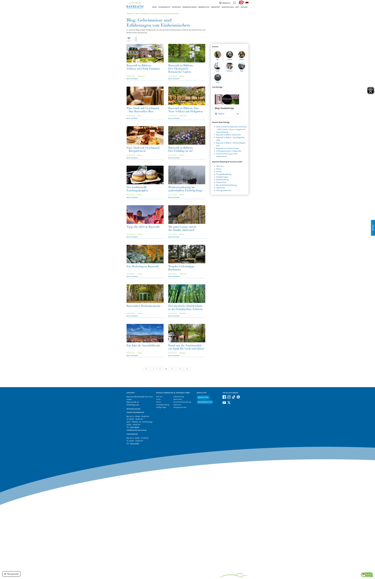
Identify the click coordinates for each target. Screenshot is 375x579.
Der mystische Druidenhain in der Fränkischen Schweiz (185, 308)
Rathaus (244, 7)
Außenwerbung (222, 179)
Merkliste (226, 3)
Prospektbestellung (223, 174)
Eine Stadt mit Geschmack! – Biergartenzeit (143, 150)
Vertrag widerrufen (223, 190)
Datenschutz (221, 182)
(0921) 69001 (134, 444)
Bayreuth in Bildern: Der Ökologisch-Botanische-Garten (180, 68)
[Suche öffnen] (234, 3)
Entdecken (176, 7)
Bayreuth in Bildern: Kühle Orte (228, 135)
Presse (218, 169)
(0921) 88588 (134, 427)
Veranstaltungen (189, 7)
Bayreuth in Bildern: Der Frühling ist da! (180, 150)
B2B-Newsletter (205, 402)
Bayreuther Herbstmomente (144, 306)
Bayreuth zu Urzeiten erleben (227, 148)
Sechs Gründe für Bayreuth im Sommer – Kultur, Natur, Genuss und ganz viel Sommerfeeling (231, 129)
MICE (237, 7)
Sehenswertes (164, 7)
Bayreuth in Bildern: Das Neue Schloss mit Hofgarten (185, 110)
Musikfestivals (228, 7)
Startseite (130, 14)
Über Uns (220, 166)
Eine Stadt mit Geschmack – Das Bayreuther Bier (143, 110)
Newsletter (203, 397)
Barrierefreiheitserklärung (226, 185)
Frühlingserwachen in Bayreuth (228, 151)
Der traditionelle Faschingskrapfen (137, 189)
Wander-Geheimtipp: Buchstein (181, 268)
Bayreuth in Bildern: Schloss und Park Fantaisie (143, 67)
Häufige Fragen (222, 177)
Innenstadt (215, 7)
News (154, 7)
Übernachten (203, 7)
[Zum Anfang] (372, 577)
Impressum (220, 188)
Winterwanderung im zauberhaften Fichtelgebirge (185, 189)
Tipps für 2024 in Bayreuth (143, 227)
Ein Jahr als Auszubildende (143, 345)
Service (219, 171)
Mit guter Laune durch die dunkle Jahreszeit (182, 229)
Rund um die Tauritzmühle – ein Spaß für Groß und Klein (186, 347)
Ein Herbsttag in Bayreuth (143, 266)
